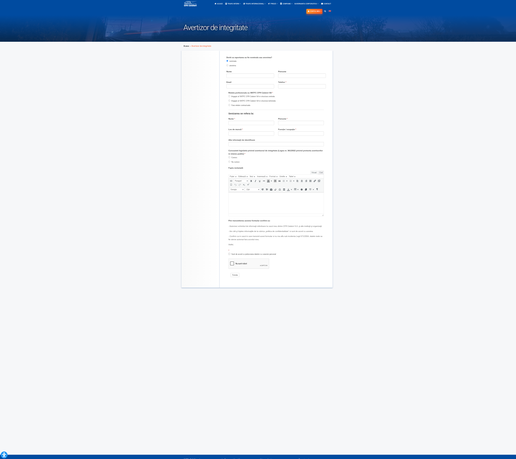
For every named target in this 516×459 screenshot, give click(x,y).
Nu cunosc (235, 162)
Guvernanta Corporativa (305, 4)
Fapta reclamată (235, 168)
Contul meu (315, 11)
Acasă (220, 4)
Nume (229, 71)
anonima (232, 66)
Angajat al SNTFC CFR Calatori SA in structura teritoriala (253, 101)
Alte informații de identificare (241, 140)
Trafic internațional (255, 4)
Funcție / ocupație (287, 129)
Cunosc (234, 157)
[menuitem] (233, 176)
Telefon (282, 82)
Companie (287, 4)
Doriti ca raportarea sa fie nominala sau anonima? (249, 57)
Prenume (282, 71)
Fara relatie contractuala (240, 105)
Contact (327, 4)
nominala (232, 61)
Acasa (186, 46)
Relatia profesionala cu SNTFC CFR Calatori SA (250, 93)
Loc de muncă (235, 129)
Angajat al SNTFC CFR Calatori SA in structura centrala (253, 96)
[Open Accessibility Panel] (4, 454)
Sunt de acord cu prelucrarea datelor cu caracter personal (253, 254)
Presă (273, 4)
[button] (231, 181)
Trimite (235, 275)
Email (228, 82)
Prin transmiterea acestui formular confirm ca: (249, 221)
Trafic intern (233, 4)
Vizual (314, 173)
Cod (321, 173)
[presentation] (233, 176)
